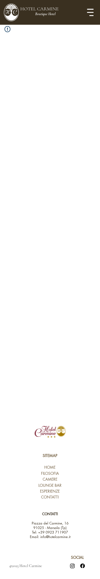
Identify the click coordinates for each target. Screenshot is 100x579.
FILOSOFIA (50, 473)
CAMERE (50, 479)
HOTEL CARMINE (39, 9)
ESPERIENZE (50, 491)
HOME (49, 467)
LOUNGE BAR (50, 485)
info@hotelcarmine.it (55, 536)
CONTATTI (50, 497)
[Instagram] (72, 566)
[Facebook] (82, 566)
